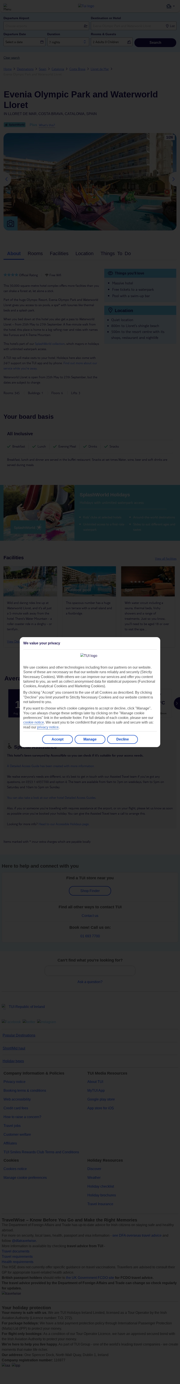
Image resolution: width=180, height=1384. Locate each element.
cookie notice (33, 722)
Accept (57, 739)
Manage (90, 739)
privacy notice (48, 727)
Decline (122, 739)
